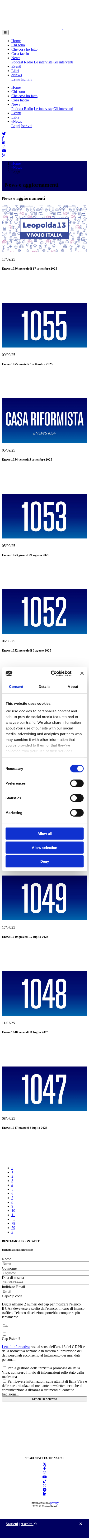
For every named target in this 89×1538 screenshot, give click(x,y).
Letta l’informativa (16, 1347)
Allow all (44, 834)
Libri (15, 71)
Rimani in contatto (44, 1399)
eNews (16, 75)
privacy (54, 1503)
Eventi (16, 66)
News (15, 58)
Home (16, 41)
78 (13, 1223)
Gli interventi (63, 62)
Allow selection (44, 847)
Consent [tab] (16, 687)
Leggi (15, 79)
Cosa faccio (20, 54)
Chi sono (18, 45)
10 (13, 1211)
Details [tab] (44, 687)
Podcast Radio (22, 62)
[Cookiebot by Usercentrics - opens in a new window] (53, 673)
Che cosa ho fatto (24, 49)
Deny (44, 861)
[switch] (77, 783)
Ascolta (27, 1524)
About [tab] (73, 687)
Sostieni (12, 1524)
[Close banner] (82, 673)
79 (13, 1228)
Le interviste (43, 62)
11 (13, 1215)
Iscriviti (26, 79)
